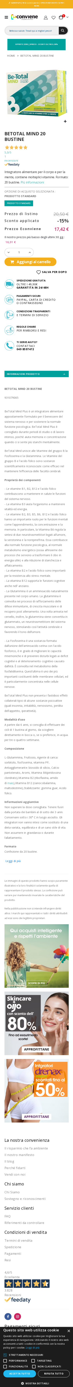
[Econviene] (25, 17)
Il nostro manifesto (19, 1155)
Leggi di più (13, 861)
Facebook (8, 1316)
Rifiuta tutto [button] (53, 1373)
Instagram (17, 1316)
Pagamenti (12, 1253)
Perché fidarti (15, 1168)
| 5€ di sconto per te (30, 3)
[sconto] (36, 1023)
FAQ (7, 1216)
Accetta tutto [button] (19, 1373)
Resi (7, 1260)
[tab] (36, 374)
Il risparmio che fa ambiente (26, 1148)
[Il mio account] (45, 17)
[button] (65, 121)
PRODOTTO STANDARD (19, 203)
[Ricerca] (63, 30)
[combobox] (32, 31)
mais (10, 783)
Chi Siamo (12, 1192)
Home (11, 55)
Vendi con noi (15, 1174)
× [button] (68, 1331)
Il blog (9, 1161)
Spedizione (12, 1247)
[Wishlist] (53, 17)
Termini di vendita (18, 1240)
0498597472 (16, 3)
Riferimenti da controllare (24, 1223)
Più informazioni (32, 182)
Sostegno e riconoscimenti (25, 1199)
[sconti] (36, 1090)
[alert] (36, 1357)
